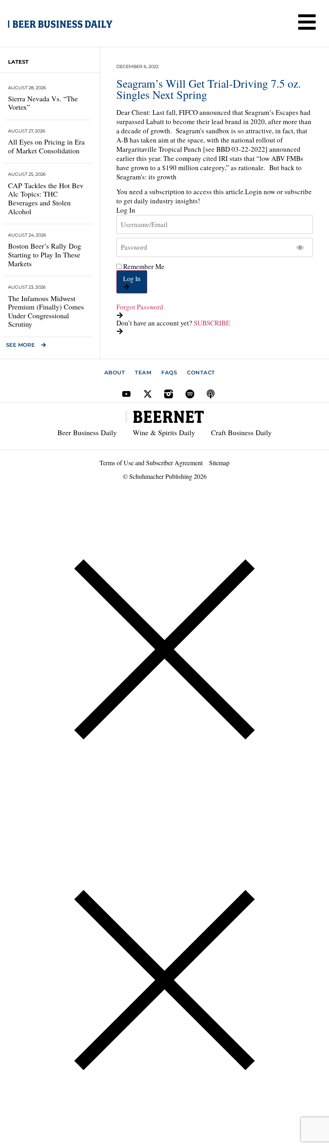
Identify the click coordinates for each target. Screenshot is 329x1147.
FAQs (169, 372)
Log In (131, 278)
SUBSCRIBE (212, 322)
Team (143, 372)
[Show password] (300, 247)
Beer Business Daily (87, 432)
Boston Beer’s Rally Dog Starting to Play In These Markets (44, 254)
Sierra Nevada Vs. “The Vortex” (43, 103)
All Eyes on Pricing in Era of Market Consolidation (46, 146)
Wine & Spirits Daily (164, 432)
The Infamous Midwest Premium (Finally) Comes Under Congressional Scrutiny (46, 311)
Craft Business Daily (241, 432)
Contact (201, 372)
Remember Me (143, 266)
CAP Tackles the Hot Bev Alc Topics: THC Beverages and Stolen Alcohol (45, 198)
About (114, 372)
